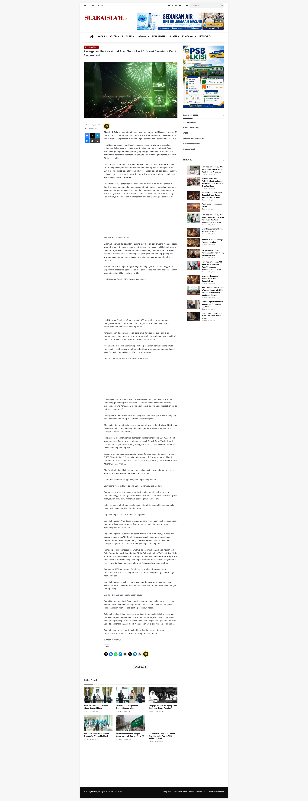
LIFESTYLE (204, 36)
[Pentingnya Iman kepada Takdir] (193, 207)
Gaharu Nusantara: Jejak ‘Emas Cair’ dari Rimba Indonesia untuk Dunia (212, 195)
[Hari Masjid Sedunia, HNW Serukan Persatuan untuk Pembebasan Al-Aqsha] (193, 170)
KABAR (101, 36)
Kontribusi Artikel (216, 792)
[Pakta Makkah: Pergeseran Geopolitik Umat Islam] (130, 695)
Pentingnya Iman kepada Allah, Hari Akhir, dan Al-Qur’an (212, 315)
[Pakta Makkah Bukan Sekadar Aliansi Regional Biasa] (98, 695)
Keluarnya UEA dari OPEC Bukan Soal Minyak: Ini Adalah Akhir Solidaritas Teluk (162, 736)
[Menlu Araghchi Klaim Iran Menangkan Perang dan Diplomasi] (193, 304)
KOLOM (113, 36)
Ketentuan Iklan (180, 792)
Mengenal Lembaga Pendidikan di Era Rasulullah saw (210, 278)
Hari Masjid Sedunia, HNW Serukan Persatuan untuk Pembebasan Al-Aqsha (212, 169)
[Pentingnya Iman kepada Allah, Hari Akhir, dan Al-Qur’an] (193, 316)
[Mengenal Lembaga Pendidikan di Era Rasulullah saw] (193, 279)
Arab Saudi (141, 667)
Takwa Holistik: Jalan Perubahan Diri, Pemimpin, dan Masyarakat (213, 252)
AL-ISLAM (127, 36)
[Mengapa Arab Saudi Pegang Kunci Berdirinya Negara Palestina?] (163, 695)
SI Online (118, 792)
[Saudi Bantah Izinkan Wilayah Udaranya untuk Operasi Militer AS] (130, 723)
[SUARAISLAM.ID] (106, 18)
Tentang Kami (166, 792)
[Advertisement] (140, 218)
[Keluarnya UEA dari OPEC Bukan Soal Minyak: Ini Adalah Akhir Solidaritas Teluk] (163, 723)
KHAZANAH (188, 36)
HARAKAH (142, 36)
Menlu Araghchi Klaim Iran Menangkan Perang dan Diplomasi (212, 304)
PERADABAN (158, 36)
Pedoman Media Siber (198, 792)
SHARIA (173, 36)
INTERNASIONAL (91, 47)
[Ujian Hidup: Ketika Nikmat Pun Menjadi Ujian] (193, 232)
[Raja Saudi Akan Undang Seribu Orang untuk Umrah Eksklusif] (98, 723)
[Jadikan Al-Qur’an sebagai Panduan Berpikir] (193, 242)
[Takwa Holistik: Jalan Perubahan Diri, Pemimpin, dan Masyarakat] (193, 253)
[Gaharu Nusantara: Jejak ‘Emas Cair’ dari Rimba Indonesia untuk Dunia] (193, 195)
